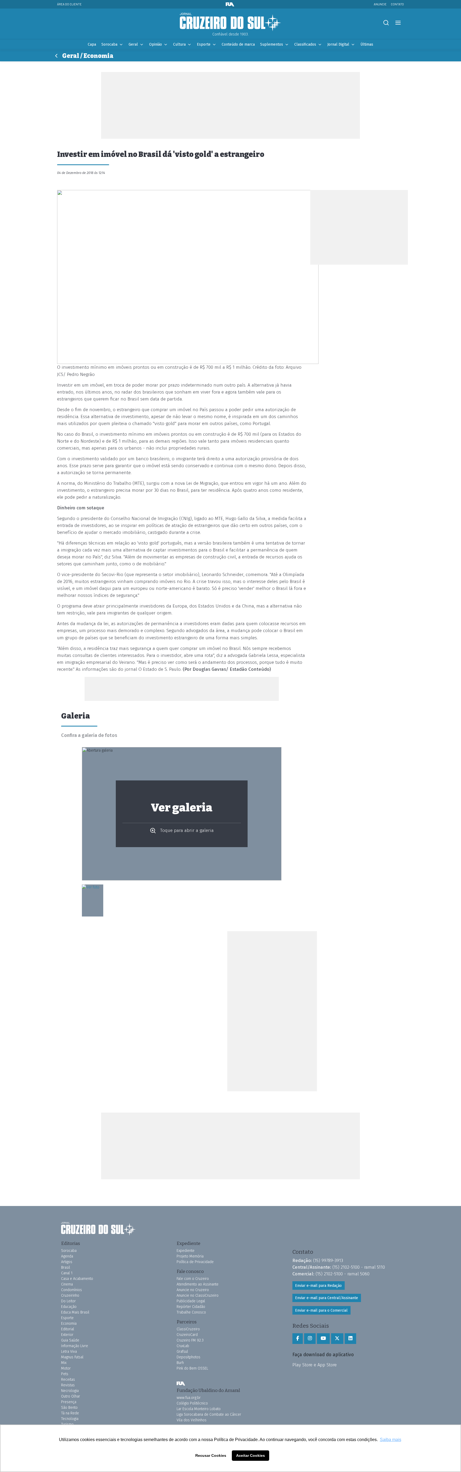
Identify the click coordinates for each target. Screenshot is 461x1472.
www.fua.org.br (189, 1397)
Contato (397, 4)
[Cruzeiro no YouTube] (323, 1338)
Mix (63, 1362)
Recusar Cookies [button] (210, 1455)
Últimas (366, 44)
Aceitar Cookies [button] (250, 1455)
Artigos (66, 1262)
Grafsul (182, 1351)
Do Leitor (68, 1301)
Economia (69, 1323)
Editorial (67, 1329)
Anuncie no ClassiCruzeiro (197, 1295)
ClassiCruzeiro (188, 1329)
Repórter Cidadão (191, 1306)
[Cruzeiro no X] (337, 1338)
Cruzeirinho (70, 1295)
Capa (92, 44)
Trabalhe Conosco (191, 1312)
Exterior (67, 1334)
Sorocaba (109, 44)
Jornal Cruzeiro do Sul (230, 22)
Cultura (179, 44)
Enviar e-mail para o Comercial (321, 1310)
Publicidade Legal (191, 1301)
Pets (64, 1374)
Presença (68, 1402)
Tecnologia (69, 1419)
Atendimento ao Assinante (197, 1284)
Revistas (68, 1385)
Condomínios (71, 1290)
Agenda (67, 1256)
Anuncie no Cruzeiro (193, 1290)
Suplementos (271, 44)
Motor (66, 1368)
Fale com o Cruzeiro (193, 1278)
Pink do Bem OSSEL (192, 1368)
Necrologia (70, 1390)
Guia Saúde (70, 1340)
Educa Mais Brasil (75, 1312)
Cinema (67, 1284)
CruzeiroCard (187, 1334)
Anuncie (380, 4)
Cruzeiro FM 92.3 (190, 1340)
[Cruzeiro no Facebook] (297, 1338)
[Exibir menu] (398, 22)
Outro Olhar (70, 1396)
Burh (180, 1362)
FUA (181, 1383)
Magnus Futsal (72, 1357)
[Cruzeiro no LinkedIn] (350, 1338)
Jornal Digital (338, 44)
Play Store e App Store (314, 1364)
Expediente (185, 1250)
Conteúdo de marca (238, 44)
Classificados (305, 44)
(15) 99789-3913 (328, 1260)
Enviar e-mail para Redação (318, 1285)
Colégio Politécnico (192, 1403)
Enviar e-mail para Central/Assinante (326, 1298)
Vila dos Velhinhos (191, 1420)
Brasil (65, 1267)
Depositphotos (188, 1357)
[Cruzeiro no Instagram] (310, 1338)
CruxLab (183, 1346)
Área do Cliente (69, 4)
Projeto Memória (190, 1256)
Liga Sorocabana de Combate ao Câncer (209, 1414)
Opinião (155, 44)
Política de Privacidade (195, 1262)
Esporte (203, 44)
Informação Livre (74, 1346)
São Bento (69, 1407)
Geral (133, 44)
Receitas (68, 1379)
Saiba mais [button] (390, 1439)
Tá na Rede (70, 1413)
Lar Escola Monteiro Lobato (199, 1409)
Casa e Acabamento (77, 1278)
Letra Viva (69, 1351)
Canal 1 (67, 1273)
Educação (69, 1306)
